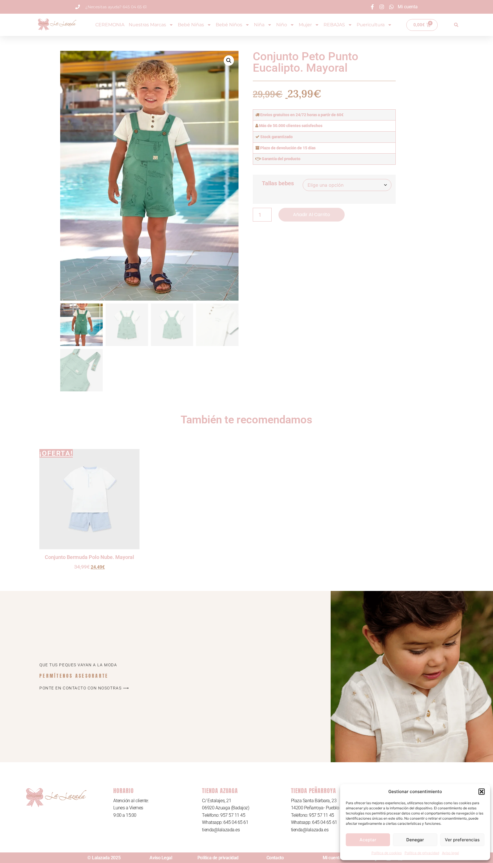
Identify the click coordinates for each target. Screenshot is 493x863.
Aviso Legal (160, 857)
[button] (481, 791)
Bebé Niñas (191, 24)
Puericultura (371, 24)
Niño (281, 24)
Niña (259, 24)
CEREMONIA (109, 24)
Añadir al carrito (311, 214)
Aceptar (367, 839)
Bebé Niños (229, 24)
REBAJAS (334, 24)
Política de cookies (386, 853)
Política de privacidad (422, 853)
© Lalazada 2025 (103, 857)
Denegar (415, 839)
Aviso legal (450, 853)
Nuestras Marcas (147, 24)
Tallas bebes (278, 183)
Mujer (305, 24)
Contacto (275, 857)
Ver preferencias (462, 839)
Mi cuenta (332, 857)
